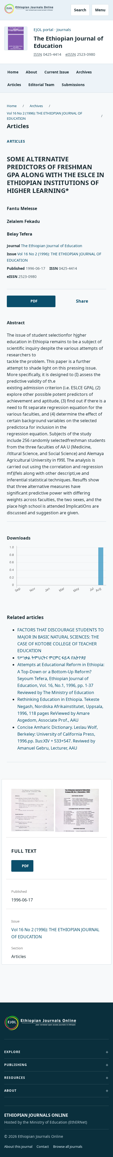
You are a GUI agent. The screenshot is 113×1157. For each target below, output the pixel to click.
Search (80, 9)
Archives (84, 71)
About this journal (18, 1146)
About (31, 71)
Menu (100, 9)
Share (82, 301)
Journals (63, 29)
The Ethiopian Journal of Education (68, 41)
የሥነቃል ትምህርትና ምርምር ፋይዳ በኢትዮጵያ (51, 658)
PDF (34, 300)
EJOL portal (43, 29)
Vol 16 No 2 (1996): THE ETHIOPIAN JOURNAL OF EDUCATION (44, 116)
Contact (43, 1146)
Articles (14, 84)
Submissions (73, 84)
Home (12, 71)
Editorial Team (41, 84)
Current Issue (56, 71)
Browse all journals (67, 1146)
